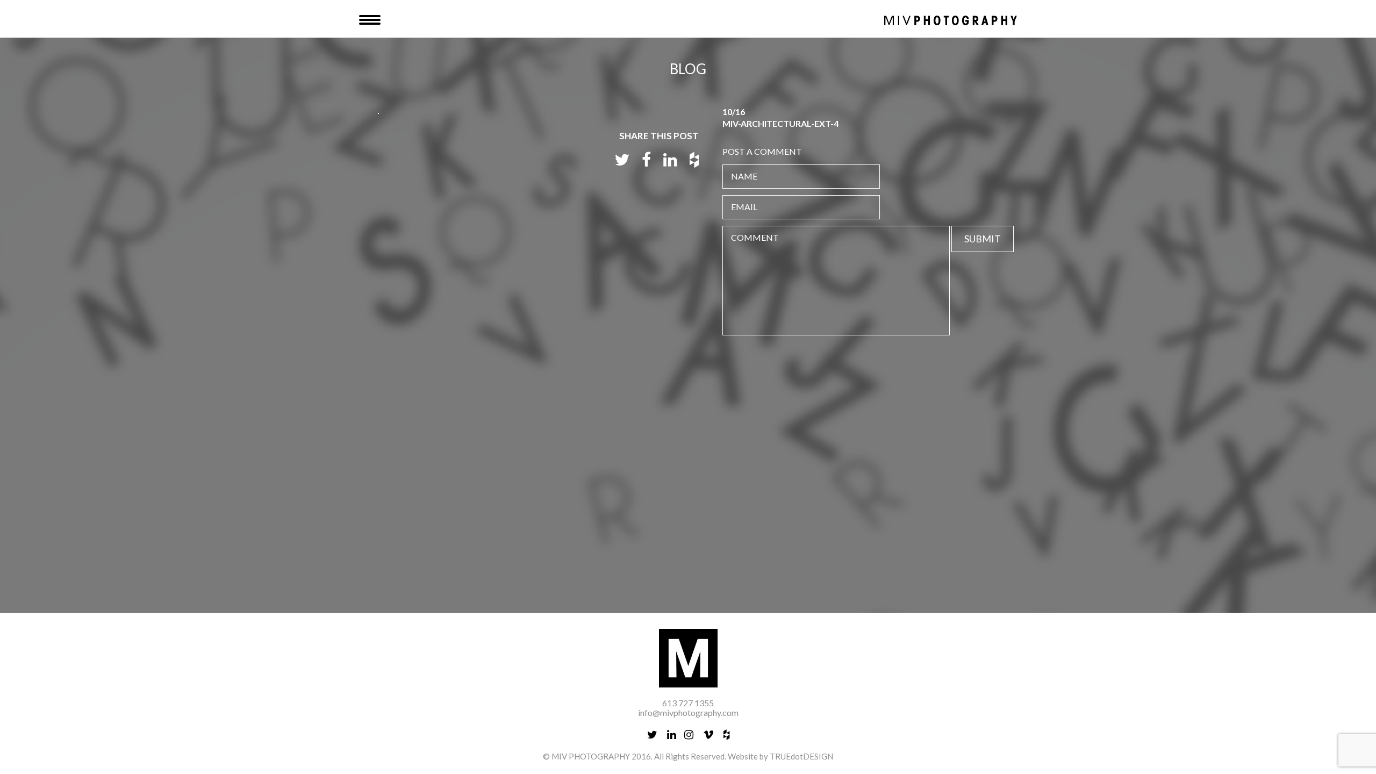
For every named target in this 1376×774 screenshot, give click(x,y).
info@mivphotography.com (688, 712)
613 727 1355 (688, 703)
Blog (688, 68)
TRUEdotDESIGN (801, 756)
